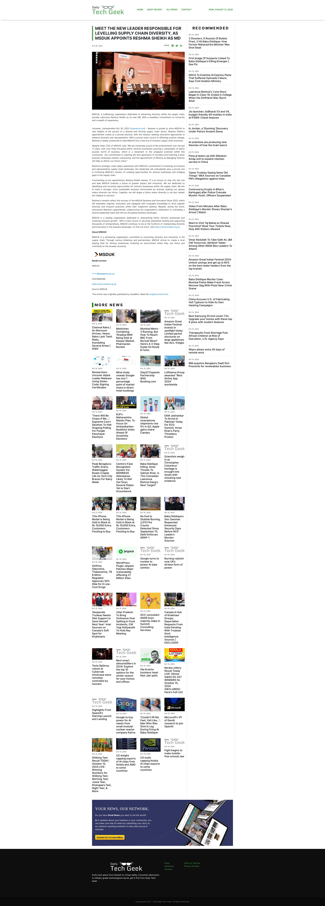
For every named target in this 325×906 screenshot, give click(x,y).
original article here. (159, 294)
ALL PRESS (171, 9)
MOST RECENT (154, 9)
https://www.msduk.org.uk (167, 227)
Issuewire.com (138, 128)
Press (167, 863)
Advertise (169, 866)
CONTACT (186, 9)
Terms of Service (192, 863)
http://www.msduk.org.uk (104, 284)
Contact (168, 869)
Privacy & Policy (191, 866)
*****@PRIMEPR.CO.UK (103, 274)
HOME (140, 9)
